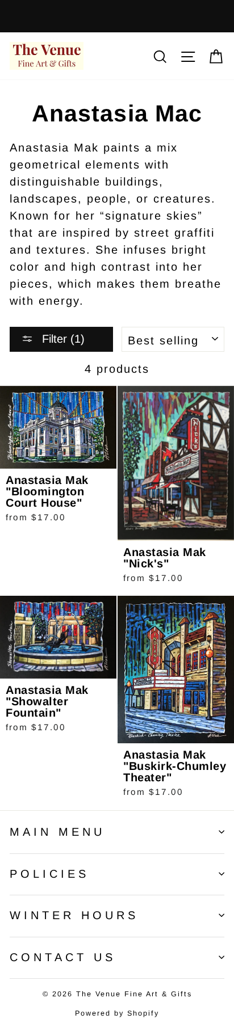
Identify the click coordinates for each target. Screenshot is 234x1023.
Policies (49, 874)
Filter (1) (62, 338)
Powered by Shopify (117, 1013)
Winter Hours (74, 915)
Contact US (63, 957)
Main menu (57, 832)
